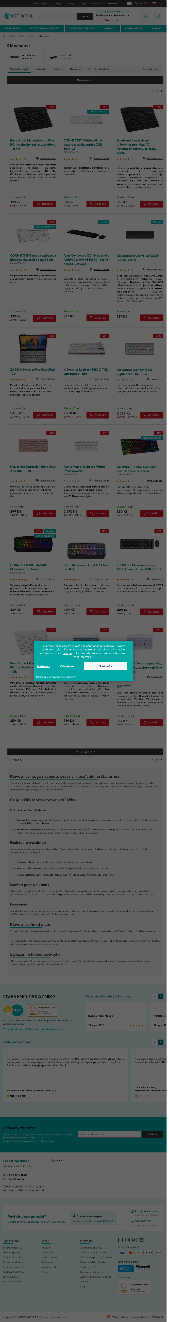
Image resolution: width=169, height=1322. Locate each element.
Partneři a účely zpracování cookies (54, 676)
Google (67, 653)
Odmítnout (67, 666)
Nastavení (43, 666)
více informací (83, 656)
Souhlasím (105, 666)
